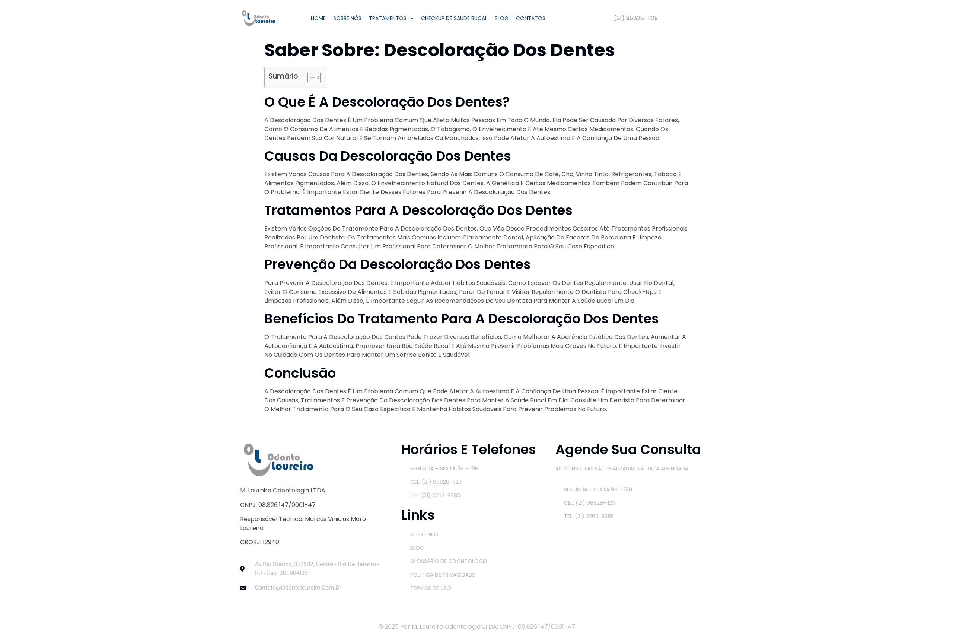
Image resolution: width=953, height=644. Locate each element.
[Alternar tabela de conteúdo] (310, 77)
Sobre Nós (347, 18)
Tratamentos (388, 18)
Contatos (530, 18)
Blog (502, 18)
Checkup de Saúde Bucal (454, 18)
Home (318, 18)
